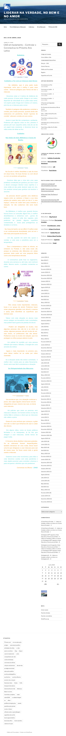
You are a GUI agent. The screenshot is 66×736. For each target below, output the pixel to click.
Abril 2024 (44, 335)
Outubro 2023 (44, 354)
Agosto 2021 (44, 411)
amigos (6, 645)
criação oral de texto (9, 665)
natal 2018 (7, 697)
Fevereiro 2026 (45, 269)
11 (51, 573)
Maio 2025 (44, 296)
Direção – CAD (45, 63)
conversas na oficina (9, 662)
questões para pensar (9, 706)
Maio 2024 (44, 332)
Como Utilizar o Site (46, 57)
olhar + (9, 700)
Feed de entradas (45, 613)
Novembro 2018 (45, 501)
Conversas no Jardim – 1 (47, 98)
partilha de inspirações (10, 703)
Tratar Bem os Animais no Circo (49, 118)
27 (58, 578)
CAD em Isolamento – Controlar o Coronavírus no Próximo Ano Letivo (20, 48)
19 (55, 575)
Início (5, 27)
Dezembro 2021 (45, 399)
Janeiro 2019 (44, 495)
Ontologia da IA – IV (46, 559)
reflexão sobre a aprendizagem (12, 712)
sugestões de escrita (9, 715)
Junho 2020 (44, 444)
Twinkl (55, 243)
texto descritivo (8, 720)
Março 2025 (44, 302)
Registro (43, 72)
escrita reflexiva (16, 677)
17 (48, 575)
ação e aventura (8, 651)
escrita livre (7, 677)
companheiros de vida (10, 656)
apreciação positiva (15, 645)
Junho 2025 (44, 293)
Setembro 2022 (45, 381)
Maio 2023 (44, 369)
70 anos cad (7, 642)
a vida (18, 648)
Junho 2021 (44, 417)
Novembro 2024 (45, 314)
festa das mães (8, 683)
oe (5, 700)
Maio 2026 (44, 260)
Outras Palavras (45, 66)
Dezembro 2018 (45, 498)
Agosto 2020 (44, 438)
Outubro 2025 (44, 281)
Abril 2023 (44, 372)
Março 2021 (44, 420)
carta (17, 654)
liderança (19, 688)
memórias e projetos (9, 694)
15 (42, 575)
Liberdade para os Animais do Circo (50, 122)
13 (58, 573)
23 (45, 578)
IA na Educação (41, 27)
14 (61, 573)
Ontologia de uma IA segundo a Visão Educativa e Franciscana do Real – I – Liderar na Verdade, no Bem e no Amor (51, 546)
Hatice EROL (19, 76)
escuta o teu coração (9, 680)
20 (58, 575)
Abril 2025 (44, 299)
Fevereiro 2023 (45, 378)
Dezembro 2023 (45, 347)
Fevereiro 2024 (45, 341)
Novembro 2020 (45, 429)
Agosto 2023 (44, 360)
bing (16, 651)
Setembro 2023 (45, 357)
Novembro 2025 (45, 278)
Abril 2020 (44, 450)
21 (61, 575)
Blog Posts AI (53, 216)
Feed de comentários (46, 616)
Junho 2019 (44, 480)
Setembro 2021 (45, 408)
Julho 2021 (44, 414)
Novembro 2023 (45, 350)
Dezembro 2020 (45, 426)
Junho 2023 (44, 366)
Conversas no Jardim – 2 (47, 94)
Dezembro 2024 (45, 311)
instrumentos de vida (9, 688)
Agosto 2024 (44, 323)
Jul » (58, 584)
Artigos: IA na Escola (54, 229)
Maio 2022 (44, 390)
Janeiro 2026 (44, 272)
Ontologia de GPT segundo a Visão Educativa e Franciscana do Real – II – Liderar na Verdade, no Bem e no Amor (51, 536)
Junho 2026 (44, 257)
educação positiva (9, 671)
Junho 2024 (44, 329)
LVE (54, 167)
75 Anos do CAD (52, 27)
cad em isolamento (9, 654)
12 (55, 573)
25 (52, 578)
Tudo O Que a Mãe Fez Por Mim (49, 127)
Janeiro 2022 (44, 396)
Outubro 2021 (44, 405)
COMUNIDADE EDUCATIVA (48, 60)
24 (49, 578)
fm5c (21, 683)
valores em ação (8, 723)
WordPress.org (45, 619)
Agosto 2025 (44, 287)
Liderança (31, 27)
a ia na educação (17, 642)
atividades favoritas (9, 648)
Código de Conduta (46, 54)
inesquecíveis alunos (9, 685)
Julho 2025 (44, 290)
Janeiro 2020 (44, 459)
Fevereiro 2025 (45, 305)
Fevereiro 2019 (45, 492)
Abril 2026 (44, 263)
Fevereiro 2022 (45, 393)
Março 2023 (44, 375)
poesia (19, 703)
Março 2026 (44, 266)
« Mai (45, 584)
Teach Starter (53, 170)
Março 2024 (44, 338)
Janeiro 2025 (44, 308)
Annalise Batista (20, 300)
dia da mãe (20, 665)
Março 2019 (44, 489)
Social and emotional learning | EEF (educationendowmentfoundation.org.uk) (51, 201)
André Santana (21, 167)
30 (45, 581)
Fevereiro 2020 (45, 456)
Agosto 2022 (44, 384)
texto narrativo (18, 720)
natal (18, 694)
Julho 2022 (44, 387)
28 (61, 578)
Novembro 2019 (45, 465)
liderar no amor (8, 691)
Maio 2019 (44, 483)
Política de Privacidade (47, 69)
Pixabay (26, 76)
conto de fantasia (8, 659)
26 (55, 578)
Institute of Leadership (54, 158)
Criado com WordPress (26, 732)
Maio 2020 (44, 447)
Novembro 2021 (45, 402)
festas (15, 683)
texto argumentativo (9, 717)
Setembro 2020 (45, 435)
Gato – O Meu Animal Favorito (49, 113)
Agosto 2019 (44, 474)
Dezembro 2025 (45, 275)
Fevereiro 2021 (45, 423)
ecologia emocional (9, 668)
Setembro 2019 (45, 471)
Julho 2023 (44, 363)
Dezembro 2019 (45, 462)
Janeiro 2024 (44, 344)
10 (49, 573)
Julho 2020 (44, 441)
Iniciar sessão (44, 610)
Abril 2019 (43, 486)
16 (45, 575)
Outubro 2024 (44, 317)
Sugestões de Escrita (46, 75)
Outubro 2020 (45, 432)
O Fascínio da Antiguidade (47, 103)
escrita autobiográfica (10, 674)
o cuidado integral (16, 697)
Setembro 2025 (45, 284)
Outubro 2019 (44, 468)
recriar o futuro (8, 709)
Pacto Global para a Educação (18, 27)
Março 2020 (44, 453)
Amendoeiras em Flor (46, 85)
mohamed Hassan (19, 395)
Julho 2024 (44, 326)
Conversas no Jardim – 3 (47, 89)
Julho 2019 (44, 477)
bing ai (20, 651)
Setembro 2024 (45, 320)
